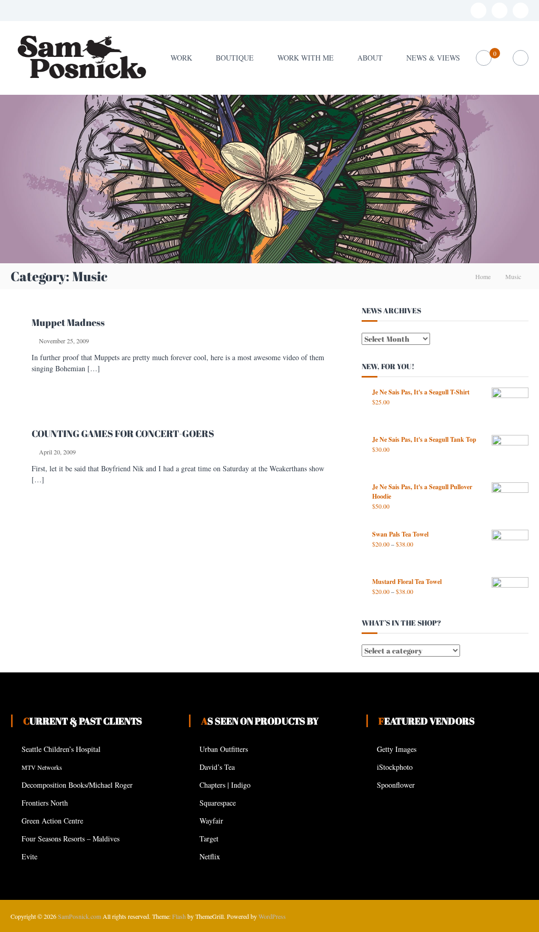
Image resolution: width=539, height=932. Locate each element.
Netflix (209, 856)
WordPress (272, 916)
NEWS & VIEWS (433, 58)
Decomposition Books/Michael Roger (77, 785)
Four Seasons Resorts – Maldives (70, 839)
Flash (179, 916)
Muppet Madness (68, 322)
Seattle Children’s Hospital (61, 749)
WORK (181, 58)
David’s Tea (217, 767)
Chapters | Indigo (225, 785)
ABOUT (370, 58)
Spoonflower (396, 785)
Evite (29, 856)
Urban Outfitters (223, 749)
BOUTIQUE (235, 58)
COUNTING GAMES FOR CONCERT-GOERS (123, 433)
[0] (483, 58)
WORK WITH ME (305, 58)
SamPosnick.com (79, 916)
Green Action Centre (52, 821)
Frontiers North (45, 803)
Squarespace (217, 803)
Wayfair (211, 821)
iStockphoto (395, 767)
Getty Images (396, 749)
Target (208, 839)
